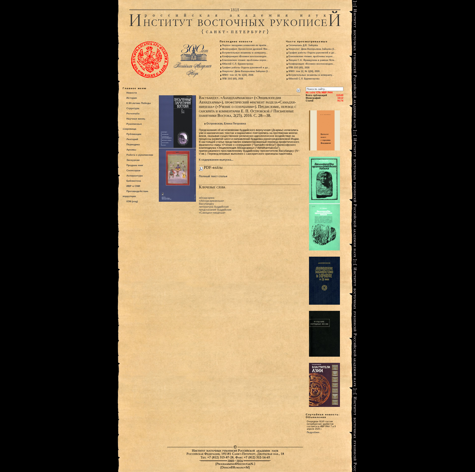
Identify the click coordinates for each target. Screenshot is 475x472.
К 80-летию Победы (138, 103)
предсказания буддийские (215, 209)
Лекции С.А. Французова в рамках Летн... (312, 60)
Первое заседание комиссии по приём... (245, 45)
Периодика (133, 144)
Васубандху (206, 203)
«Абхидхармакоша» (211, 200)
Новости (131, 92)
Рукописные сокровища (132, 126)
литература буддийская (214, 206)
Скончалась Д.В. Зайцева (303, 45)
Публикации (133, 134)
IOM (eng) (132, 201)
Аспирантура (134, 175)
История (131, 98)
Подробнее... (314, 432)
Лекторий (132, 139)
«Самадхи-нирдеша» (212, 212)
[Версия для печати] (298, 89)
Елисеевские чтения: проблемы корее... (245, 60)
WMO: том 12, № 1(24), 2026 (237, 75)
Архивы (131, 149)
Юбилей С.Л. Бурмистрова (237, 64)
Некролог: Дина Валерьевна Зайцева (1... (246, 71)
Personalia (133, 113)
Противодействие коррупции (135, 194)
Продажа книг (134, 165)
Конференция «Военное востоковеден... (245, 56)
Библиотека (133, 180)
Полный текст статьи (213, 176)
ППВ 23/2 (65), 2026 (232, 78)
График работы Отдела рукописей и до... (246, 67)
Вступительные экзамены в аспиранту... (245, 52)
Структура (132, 108)
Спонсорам (133, 170)
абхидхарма (206, 197)
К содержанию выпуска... (216, 159)
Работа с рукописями (139, 154)
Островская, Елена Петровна (226, 123)
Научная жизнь (135, 118)
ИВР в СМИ (133, 186)
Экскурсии (133, 160)
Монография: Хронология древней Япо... (246, 49)
